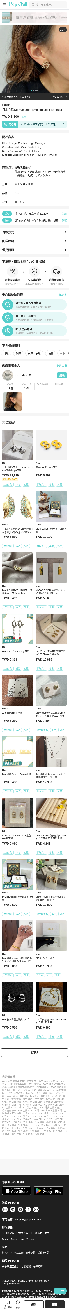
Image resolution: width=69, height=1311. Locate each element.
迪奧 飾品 (11, 1110)
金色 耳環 (27, 1099)
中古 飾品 (28, 1134)
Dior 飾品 (45, 1110)
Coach (5, 1239)
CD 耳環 (17, 1107)
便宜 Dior (45, 1125)
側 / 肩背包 (36, 1233)
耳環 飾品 (16, 1113)
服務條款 (30, 1252)
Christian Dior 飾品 (32, 1105)
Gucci (14, 1239)
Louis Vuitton (27, 1239)
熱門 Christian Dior (32, 1116)
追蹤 (62, 375)
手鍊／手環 (34, 353)
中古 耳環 (23, 1131)
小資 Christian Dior (11, 1116)
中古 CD (6, 1122)
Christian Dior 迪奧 (11, 1102)
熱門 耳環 (11, 1131)
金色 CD (45, 1096)
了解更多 (61, 294)
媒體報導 (38, 1266)
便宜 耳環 (50, 1128)
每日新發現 (8, 1233)
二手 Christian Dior (32, 1113)
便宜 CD (38, 1119)
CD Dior (59, 1105)
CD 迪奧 (48, 1105)
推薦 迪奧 (23, 1125)
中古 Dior (16, 1128)
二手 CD (27, 1119)
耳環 (30, 184)
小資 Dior (57, 1125)
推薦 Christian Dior (11, 1119)
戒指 (50, 353)
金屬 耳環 (57, 1110)
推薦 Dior (27, 1128)
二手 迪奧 (28, 1122)
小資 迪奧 (51, 1122)
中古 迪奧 (11, 1125)
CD (38, 1093)
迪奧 (45, 1093)
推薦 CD (17, 1122)
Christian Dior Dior (32, 1102)
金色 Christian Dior (29, 1096)
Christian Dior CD (55, 1099)
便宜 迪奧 (39, 1122)
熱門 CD (59, 1119)
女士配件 (20, 184)
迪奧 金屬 (49, 1107)
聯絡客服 (19, 1252)
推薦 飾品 (39, 1134)
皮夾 (47, 1233)
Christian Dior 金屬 (53, 1102)
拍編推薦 (26, 1266)
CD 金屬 (6, 1107)
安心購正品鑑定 (10, 1266)
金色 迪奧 (56, 1096)
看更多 (34, 1052)
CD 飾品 (27, 1107)
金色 (58, 1093)
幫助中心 (7, 1252)
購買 (54, 1304)
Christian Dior (28, 1093)
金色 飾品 (39, 1099)
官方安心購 (22, 1233)
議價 (33, 1304)
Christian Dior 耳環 (11, 1105)
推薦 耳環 (34, 1131)
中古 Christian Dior (53, 1116)
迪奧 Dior (38, 1107)
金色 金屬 (16, 1099)
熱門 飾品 (16, 1134)
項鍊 (18, 353)
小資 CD (48, 1119)
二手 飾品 (46, 1131)
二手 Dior (34, 1125)
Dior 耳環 (34, 1110)
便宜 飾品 (57, 1131)
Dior (17, 193)
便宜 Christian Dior (53, 1113)
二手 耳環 (39, 1128)
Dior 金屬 (22, 1110)
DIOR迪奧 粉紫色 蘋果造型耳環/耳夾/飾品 (22, 1081)
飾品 (15, 1096)
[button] (10, 386)
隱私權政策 (43, 1252)
